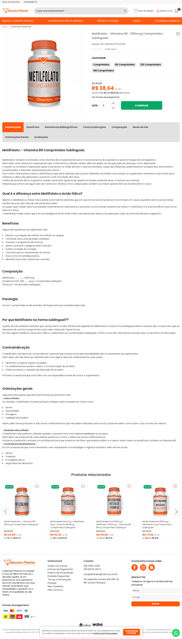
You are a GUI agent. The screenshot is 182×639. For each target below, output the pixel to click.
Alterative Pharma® (114, 44)
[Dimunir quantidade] (113, 103)
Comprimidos (101, 64)
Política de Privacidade (60, 572)
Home (4, 26)
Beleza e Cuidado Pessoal (18, 21)
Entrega (52, 583)
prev (5, 511)
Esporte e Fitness (107, 21)
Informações (13, 127)
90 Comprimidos (125, 64)
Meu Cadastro (56, 586)
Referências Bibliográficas (61, 127)
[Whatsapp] (176, 633)
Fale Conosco (55, 589)
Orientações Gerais (17, 137)
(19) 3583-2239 (92, 565)
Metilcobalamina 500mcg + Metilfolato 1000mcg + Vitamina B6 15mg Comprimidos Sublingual (113, 524)
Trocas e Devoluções (59, 579)
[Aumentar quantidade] (113, 108)
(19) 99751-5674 (92, 569)
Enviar (155, 603)
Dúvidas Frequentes (59, 576)
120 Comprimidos (150, 64)
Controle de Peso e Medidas (65, 21)
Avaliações (41, 137)
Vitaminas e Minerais (167, 21)
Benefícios (32, 127)
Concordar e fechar (131, 632)
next (176, 511)
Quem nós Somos (57, 565)
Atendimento (30, 2)
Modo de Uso (140, 127)
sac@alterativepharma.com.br (101, 574)
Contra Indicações (94, 127)
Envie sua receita (11, 2)
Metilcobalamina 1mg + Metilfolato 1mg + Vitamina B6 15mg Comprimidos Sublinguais (67, 524)
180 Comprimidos (103, 70)
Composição (119, 127)
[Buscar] (125, 10)
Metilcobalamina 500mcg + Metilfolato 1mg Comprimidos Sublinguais (157, 524)
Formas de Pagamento (60, 569)
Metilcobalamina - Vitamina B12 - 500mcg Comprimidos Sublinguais (21, 523)
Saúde (136, 21)
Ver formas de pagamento (106, 97)
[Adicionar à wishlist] (178, 34)
